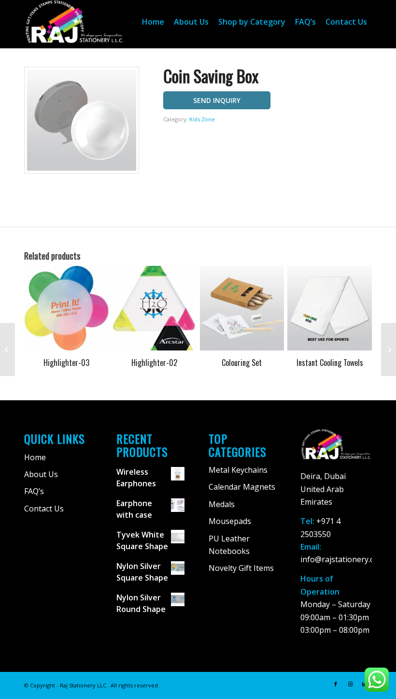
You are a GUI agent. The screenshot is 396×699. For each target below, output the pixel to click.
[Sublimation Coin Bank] (388, 349)
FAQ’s (34, 491)
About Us (41, 474)
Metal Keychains (238, 470)
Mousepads (230, 521)
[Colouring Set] (7, 349)
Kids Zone (202, 119)
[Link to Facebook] (335, 684)
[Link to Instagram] (350, 684)
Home (35, 457)
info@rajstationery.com (342, 559)
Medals (222, 504)
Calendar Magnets (242, 486)
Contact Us (44, 508)
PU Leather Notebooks (229, 544)
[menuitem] (153, 22)
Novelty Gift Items (241, 568)
